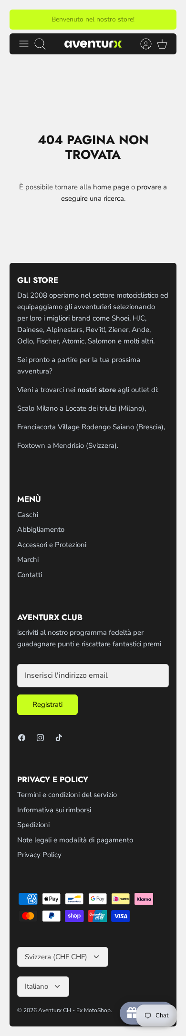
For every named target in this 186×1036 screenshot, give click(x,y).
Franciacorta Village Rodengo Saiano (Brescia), (91, 427)
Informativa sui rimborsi (54, 810)
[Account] (141, 43)
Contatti (29, 575)
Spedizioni (33, 824)
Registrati (47, 704)
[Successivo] (163, 19)
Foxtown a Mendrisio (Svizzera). (67, 445)
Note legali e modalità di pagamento (75, 840)
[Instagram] (40, 737)
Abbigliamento (40, 529)
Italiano (36, 986)
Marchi (28, 559)
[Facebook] (21, 737)
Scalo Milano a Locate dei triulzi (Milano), (81, 408)
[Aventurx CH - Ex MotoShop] (93, 43)
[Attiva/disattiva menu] (23, 43)
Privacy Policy (39, 855)
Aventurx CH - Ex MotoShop (74, 1010)
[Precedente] (22, 19)
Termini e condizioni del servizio (67, 794)
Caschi (27, 514)
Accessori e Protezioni (51, 544)
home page (111, 187)
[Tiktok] (59, 737)
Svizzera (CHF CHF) (56, 957)
